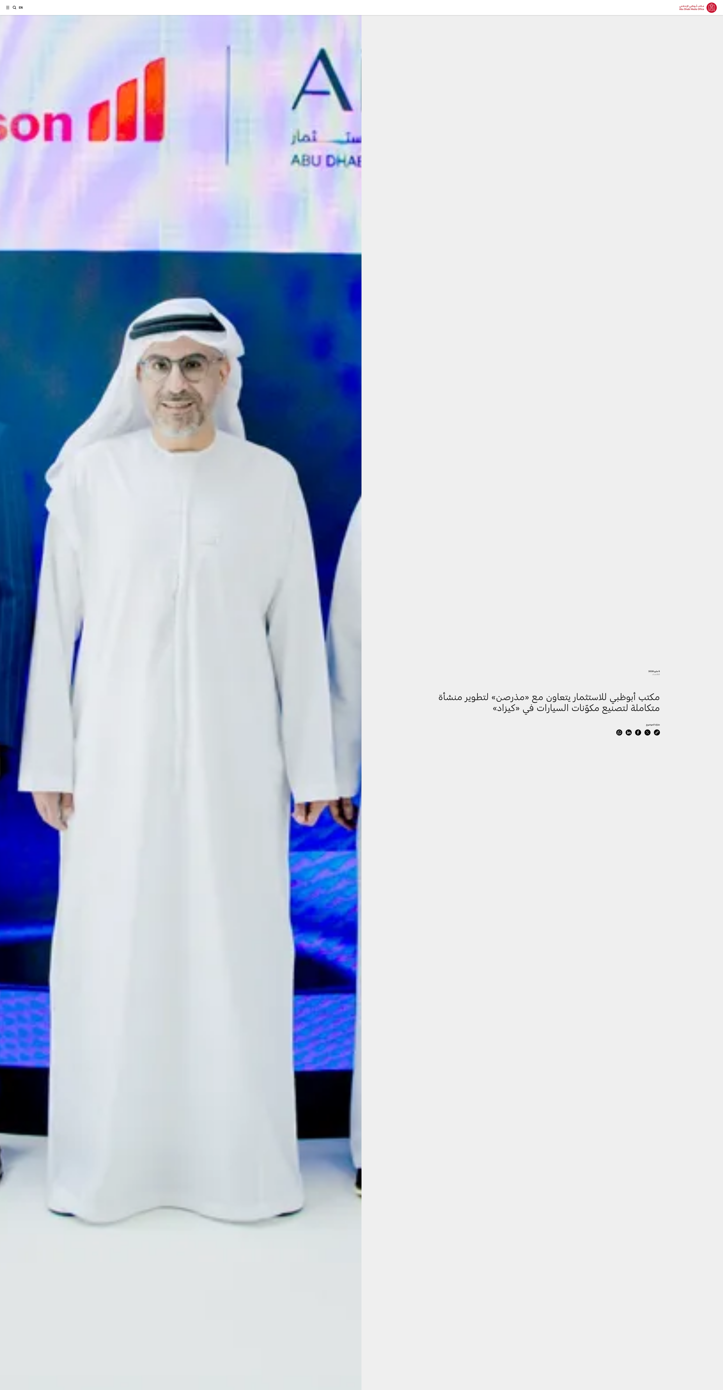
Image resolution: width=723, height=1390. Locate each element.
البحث (14, 7)
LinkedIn (629, 732)
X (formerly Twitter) (647, 732)
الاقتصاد (656, 674)
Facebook (638, 732)
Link (657, 732)
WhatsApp (619, 732)
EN (21, 7)
